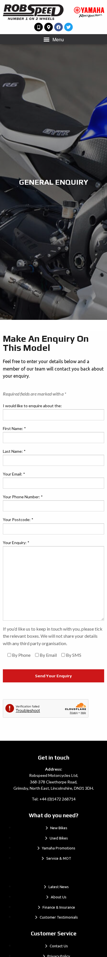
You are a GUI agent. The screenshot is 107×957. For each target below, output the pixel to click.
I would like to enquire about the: (32, 405)
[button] (53, 39)
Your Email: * (14, 474)
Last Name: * (14, 451)
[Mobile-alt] (38, 27)
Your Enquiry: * (16, 542)
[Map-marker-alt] (48, 27)
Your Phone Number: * (23, 496)
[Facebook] (58, 27)
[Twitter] (68, 27)
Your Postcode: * (18, 519)
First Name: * (14, 428)
